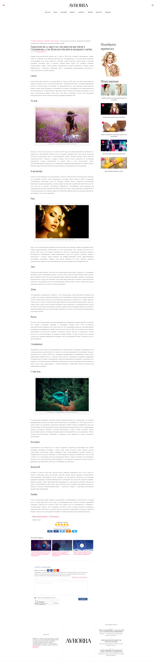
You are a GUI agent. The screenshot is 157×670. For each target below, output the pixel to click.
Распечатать (54, 516)
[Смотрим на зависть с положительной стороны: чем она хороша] (114, 89)
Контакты (36, 646)
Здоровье (63, 12)
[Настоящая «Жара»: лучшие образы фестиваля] (114, 145)
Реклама (108, 12)
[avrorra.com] (11, 5)
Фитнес (72, 12)
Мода (55, 12)
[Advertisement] (78, 26)
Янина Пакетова (41, 51)
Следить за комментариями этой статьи (46, 597)
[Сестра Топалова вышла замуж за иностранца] (114, 109)
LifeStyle (81, 12)
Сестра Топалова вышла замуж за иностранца (114, 117)
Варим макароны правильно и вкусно (114, 171)
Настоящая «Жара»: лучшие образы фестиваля (114, 153)
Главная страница (37, 41)
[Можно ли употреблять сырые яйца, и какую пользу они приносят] (114, 126)
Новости (99, 12)
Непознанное (55, 41)
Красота (47, 12)
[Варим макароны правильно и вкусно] (114, 162)
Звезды (90, 12)
